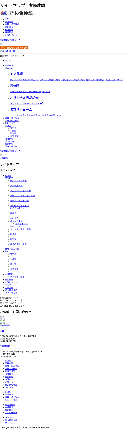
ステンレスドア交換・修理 (73, 80)
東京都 (13, 128)
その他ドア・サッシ (114, 80)
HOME (8, 175)
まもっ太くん (16, 103)
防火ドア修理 (11, 369)
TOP (7, 19)
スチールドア (33, 80)
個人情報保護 (11, 290)
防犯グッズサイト (31, 103)
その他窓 (46, 92)
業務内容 (9, 21)
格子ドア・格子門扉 (95, 80)
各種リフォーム (17, 226)
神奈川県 (14, 136)
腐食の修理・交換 (53, 115)
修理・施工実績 (12, 24)
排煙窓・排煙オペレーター (22, 92)
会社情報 (9, 30)
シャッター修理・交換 (20, 115)
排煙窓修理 (10, 371)
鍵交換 (41, 115)
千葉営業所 (5, 346)
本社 (2, 331)
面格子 (38, 92)
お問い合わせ (11, 35)
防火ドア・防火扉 (18, 80)
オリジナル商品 (17, 221)
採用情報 (9, 32)
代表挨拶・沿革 (17, 277)
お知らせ (9, 287)
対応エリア (10, 27)
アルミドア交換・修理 (50, 80)
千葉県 (13, 131)
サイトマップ (11, 293)
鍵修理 (34, 115)
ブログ (8, 285)
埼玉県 (13, 133)
